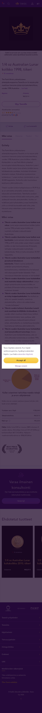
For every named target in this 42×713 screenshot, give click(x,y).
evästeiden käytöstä (25, 354)
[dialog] (21, 356)
